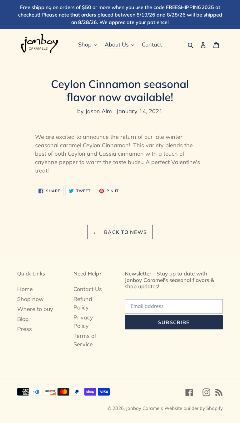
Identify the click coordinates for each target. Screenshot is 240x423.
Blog (23, 319)
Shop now (30, 299)
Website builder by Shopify (193, 408)
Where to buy (35, 309)
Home (25, 289)
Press (24, 329)
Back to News (124, 232)
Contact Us (87, 289)
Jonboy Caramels (144, 408)
